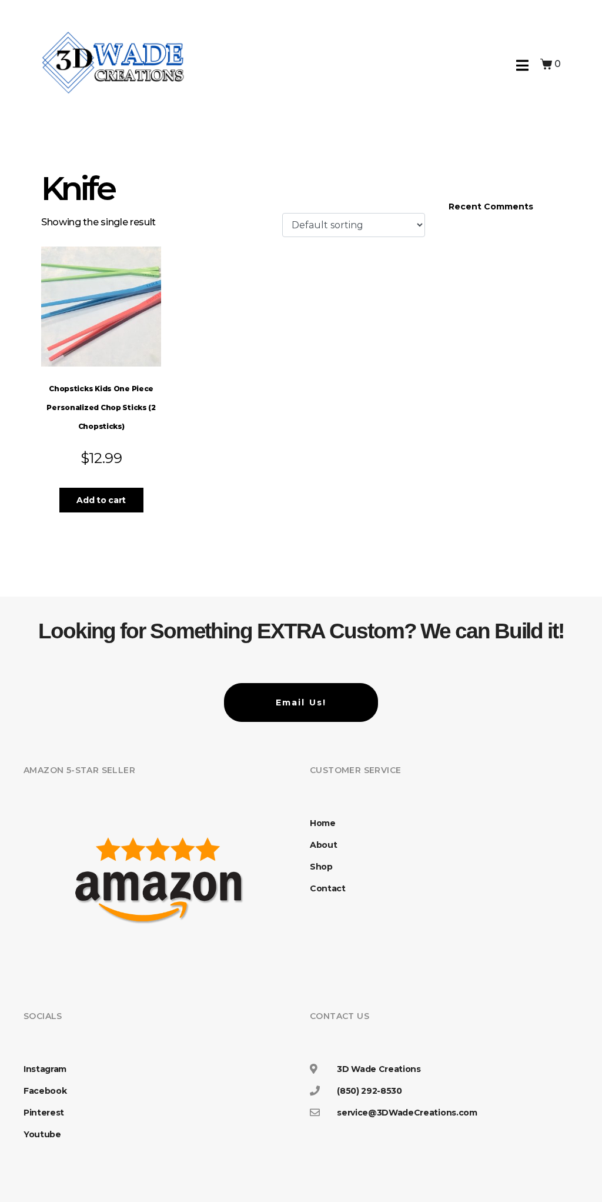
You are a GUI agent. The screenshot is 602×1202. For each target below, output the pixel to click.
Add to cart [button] (100, 500)
